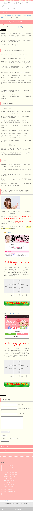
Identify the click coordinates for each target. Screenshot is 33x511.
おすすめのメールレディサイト (9, 469)
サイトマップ (5, 500)
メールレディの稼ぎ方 (7, 489)
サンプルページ (6, 493)
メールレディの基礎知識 (8, 465)
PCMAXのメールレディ (9, 478)
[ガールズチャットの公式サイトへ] (17, 384)
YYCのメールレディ (8, 482)
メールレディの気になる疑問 (15, 27)
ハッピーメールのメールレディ (10, 472)
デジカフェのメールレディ (9, 486)
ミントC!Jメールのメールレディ (10, 476)
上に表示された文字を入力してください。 (11, 438)
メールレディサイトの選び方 (9, 467)
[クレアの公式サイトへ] (17, 303)
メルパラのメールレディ (9, 484)
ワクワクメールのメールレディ (10, 474)
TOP (10, 15)
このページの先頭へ (17, 509)
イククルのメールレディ (9, 480)
